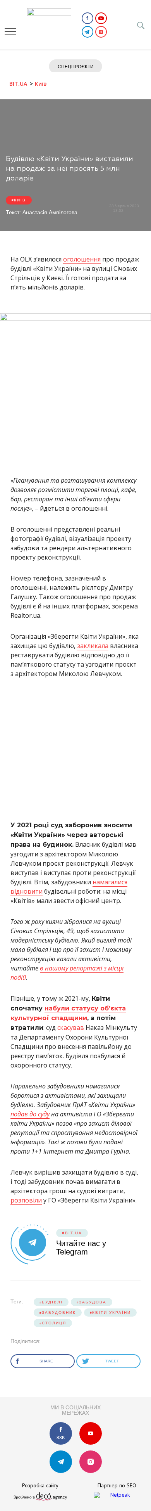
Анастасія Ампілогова (49, 212)
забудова (92, 1302)
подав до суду (30, 1114)
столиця (54, 1323)
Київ (20, 200)
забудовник (59, 1312)
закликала (92, 645)
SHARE (46, 1361)
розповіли (26, 1200)
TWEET (112, 1361)
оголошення (82, 259)
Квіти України (111, 1312)
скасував (70, 1027)
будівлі (52, 1302)
